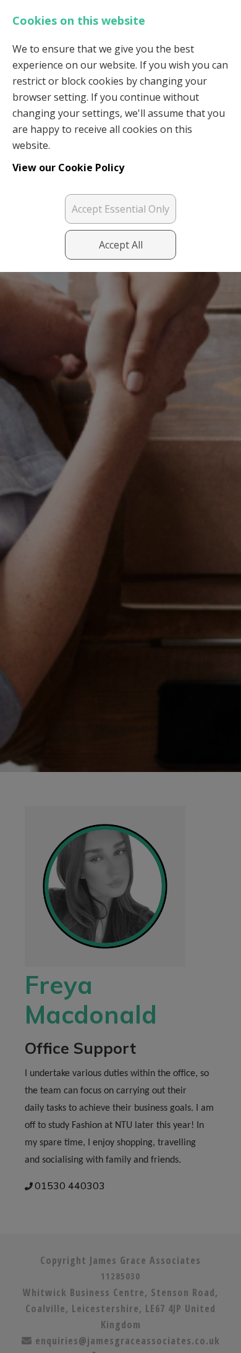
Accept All (121, 245)
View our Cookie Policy (68, 167)
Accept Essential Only (120, 209)
